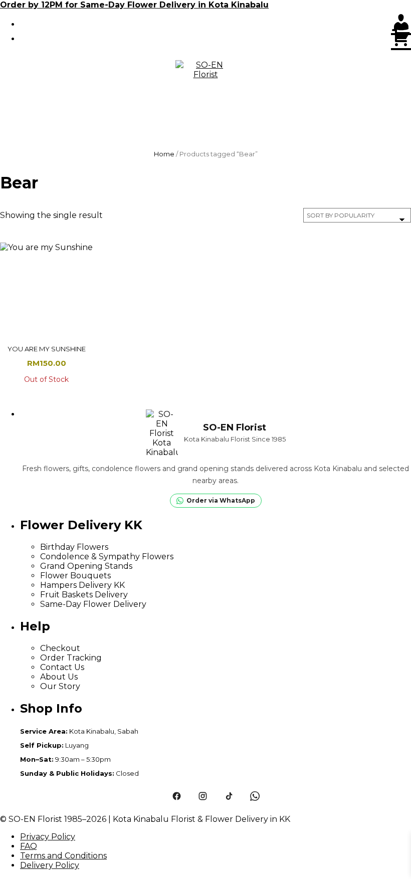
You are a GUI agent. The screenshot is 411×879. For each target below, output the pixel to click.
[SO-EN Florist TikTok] (228, 795)
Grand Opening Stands (86, 566)
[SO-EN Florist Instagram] (202, 795)
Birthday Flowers (74, 547)
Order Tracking (71, 658)
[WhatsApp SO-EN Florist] (254, 795)
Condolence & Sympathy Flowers (106, 556)
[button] (205, 135)
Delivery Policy (49, 865)
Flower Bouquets (75, 575)
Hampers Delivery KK (82, 585)
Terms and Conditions (63, 855)
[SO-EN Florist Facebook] (176, 795)
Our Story (60, 686)
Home (164, 154)
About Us (59, 677)
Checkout (60, 648)
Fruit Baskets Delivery (84, 594)
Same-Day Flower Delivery (93, 604)
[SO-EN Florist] (205, 90)
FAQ (28, 846)
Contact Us (62, 667)
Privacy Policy (47, 836)
